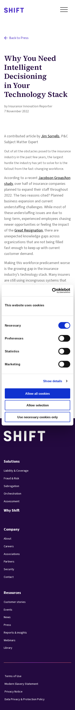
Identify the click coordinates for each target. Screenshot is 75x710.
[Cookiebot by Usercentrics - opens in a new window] (53, 290)
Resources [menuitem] (12, 592)
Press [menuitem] (7, 625)
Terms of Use (13, 676)
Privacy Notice (13, 692)
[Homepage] (14, 10)
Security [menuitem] (9, 569)
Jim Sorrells (50, 136)
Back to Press (19, 38)
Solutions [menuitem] (12, 461)
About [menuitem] (7, 539)
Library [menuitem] (8, 648)
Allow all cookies (37, 393)
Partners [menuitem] (9, 562)
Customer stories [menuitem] (15, 602)
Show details (52, 381)
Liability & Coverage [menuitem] (16, 471)
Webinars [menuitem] (9, 640)
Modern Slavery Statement (21, 684)
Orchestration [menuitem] (12, 494)
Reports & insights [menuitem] (15, 633)
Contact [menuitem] (9, 577)
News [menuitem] (7, 617)
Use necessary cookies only (37, 417)
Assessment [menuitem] (11, 501)
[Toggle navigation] (64, 10)
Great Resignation (28, 230)
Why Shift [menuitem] (12, 510)
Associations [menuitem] (12, 554)
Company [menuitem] (11, 529)
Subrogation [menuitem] (11, 486)
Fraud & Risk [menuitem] (11, 478)
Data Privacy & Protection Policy (25, 699)
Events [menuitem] (8, 610)
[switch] (60, 337)
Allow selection (37, 405)
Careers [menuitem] (9, 546)
